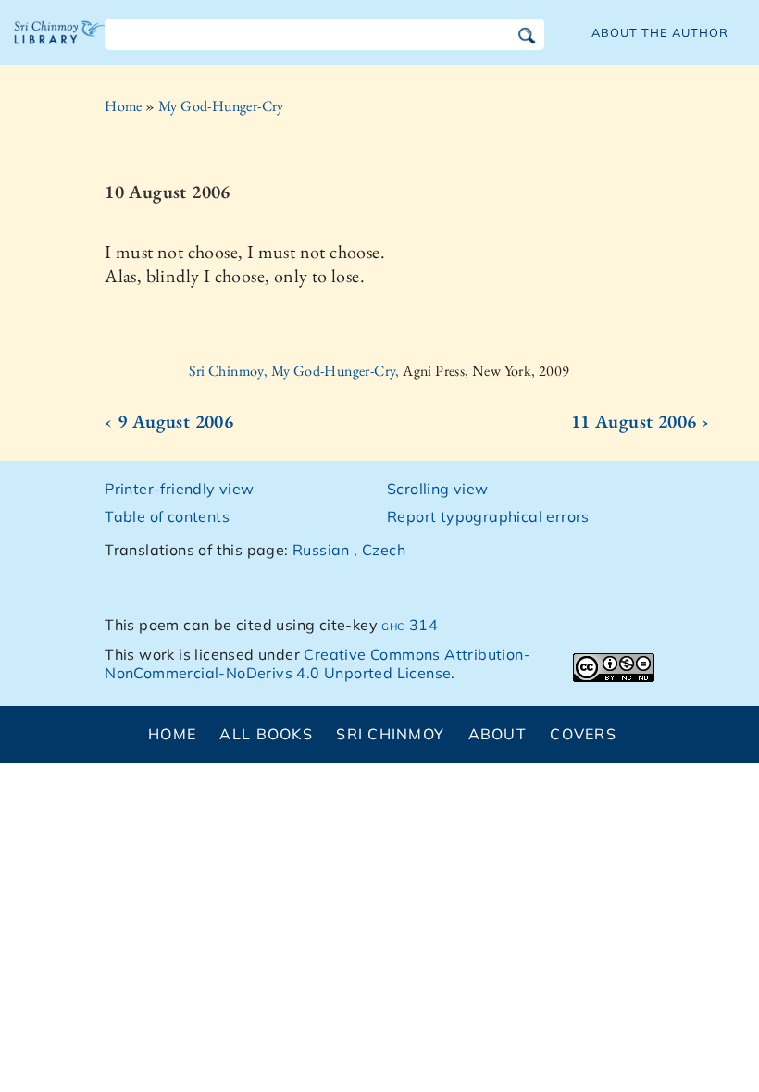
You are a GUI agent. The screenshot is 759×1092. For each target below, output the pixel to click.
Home (124, 106)
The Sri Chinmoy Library (60, 46)
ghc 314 (409, 624)
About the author (659, 32)
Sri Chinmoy (390, 734)
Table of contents (167, 516)
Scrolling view (438, 488)
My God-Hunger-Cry (221, 106)
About (497, 734)
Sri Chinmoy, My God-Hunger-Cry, (296, 370)
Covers (583, 734)
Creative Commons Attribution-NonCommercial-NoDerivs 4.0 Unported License (317, 664)
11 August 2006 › (640, 421)
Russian (321, 549)
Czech (383, 549)
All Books (266, 734)
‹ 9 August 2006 (169, 421)
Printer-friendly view (179, 488)
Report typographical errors (488, 516)
